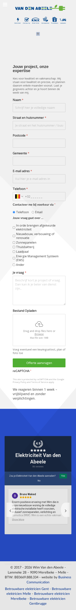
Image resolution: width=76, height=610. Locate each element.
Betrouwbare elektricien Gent (27, 589)
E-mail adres (22, 171)
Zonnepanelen (26, 243)
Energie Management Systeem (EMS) (37, 258)
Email (38, 212)
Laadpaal (22, 252)
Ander (20, 265)
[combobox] (21, 196)
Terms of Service (39, 382)
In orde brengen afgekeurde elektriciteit (36, 228)
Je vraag (19, 273)
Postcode (20, 135)
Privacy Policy (19, 382)
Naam (18, 100)
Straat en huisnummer (29, 118)
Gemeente (21, 153)
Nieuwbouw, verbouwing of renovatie (35, 236)
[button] (10, 510)
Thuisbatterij (25, 247)
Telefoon (20, 189)
